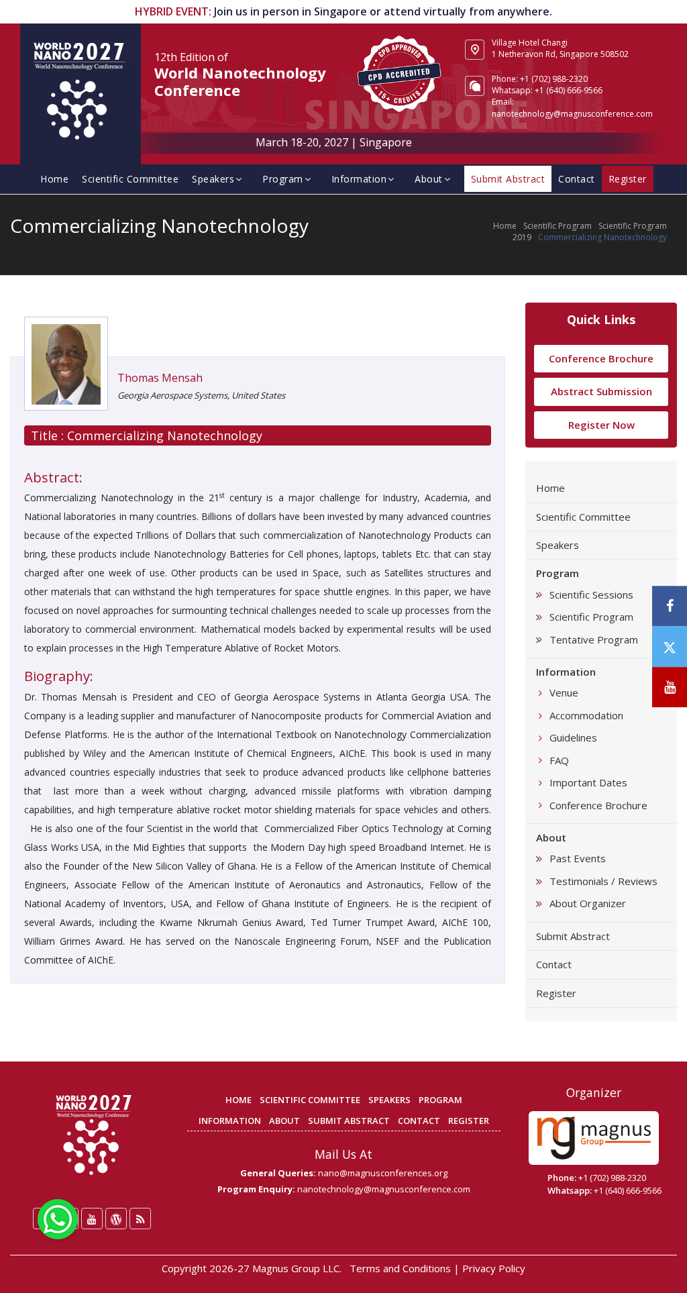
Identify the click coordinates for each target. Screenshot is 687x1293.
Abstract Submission (601, 391)
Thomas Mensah (160, 377)
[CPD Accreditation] (399, 72)
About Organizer (587, 903)
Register (556, 993)
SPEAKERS (389, 1100)
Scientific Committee (130, 178)
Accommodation (586, 715)
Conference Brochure (601, 358)
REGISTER (468, 1121)
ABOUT (284, 1121)
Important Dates (588, 782)
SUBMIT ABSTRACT (349, 1121)
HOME (238, 1100)
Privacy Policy (493, 1268)
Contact (576, 178)
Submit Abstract (573, 936)
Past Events (577, 858)
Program (282, 178)
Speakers (213, 178)
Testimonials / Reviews (603, 881)
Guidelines (573, 737)
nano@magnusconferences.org (382, 1173)
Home (54, 178)
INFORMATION (230, 1121)
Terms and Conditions (400, 1268)
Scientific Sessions (591, 594)
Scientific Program (557, 225)
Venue (563, 692)
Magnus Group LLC (295, 1268)
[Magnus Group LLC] (594, 1138)
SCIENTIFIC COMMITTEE (310, 1100)
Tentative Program (593, 639)
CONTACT (419, 1121)
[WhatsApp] (58, 1218)
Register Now (601, 424)
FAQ (559, 760)
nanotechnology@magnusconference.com (572, 113)
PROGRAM (440, 1100)
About (429, 178)
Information (359, 178)
